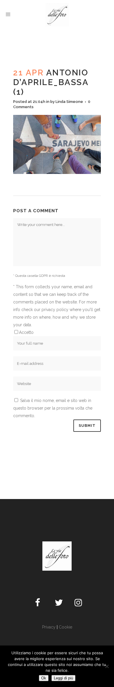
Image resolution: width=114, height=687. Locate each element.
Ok (43, 678)
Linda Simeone (69, 101)
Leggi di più (63, 678)
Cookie (65, 627)
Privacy (49, 627)
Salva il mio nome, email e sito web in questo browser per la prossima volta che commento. (52, 408)
